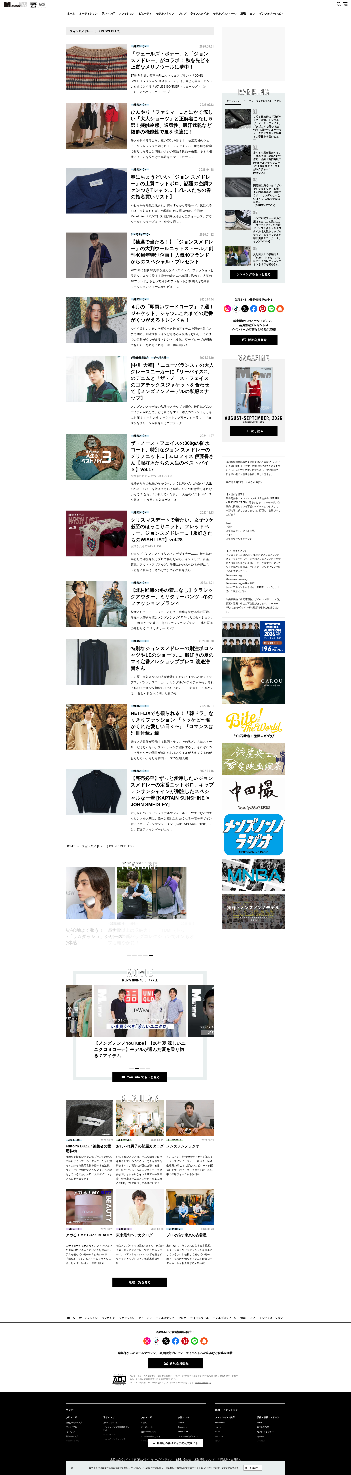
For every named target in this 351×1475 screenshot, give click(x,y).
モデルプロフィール (224, 13)
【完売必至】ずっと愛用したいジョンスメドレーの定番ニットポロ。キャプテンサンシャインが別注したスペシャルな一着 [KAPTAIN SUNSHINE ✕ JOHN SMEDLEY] (172, 791)
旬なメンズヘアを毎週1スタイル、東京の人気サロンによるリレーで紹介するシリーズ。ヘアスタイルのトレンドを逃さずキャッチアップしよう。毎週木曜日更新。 (140, 1254)
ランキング (108, 13)
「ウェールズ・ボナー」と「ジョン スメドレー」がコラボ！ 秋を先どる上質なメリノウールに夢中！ (170, 60)
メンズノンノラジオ (182, 1146)
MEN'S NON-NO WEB (13, 4)
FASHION (140, 46)
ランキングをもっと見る (253, 274)
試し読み (257, 431)
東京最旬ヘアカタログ (134, 1235)
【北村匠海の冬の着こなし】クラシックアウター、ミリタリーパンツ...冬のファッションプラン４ (172, 596)
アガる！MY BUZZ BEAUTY (89, 1235)
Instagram (227, 309)
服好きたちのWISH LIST (146, 546)
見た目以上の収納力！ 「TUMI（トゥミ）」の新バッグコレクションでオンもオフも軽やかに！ (139, 936)
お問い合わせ (183, 1459)
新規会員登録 (257, 339)
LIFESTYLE (125, 1140)
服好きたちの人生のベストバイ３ (152, 475)
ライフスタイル (199, 13)
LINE (271, 309)
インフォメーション (271, 13)
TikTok (236, 309)
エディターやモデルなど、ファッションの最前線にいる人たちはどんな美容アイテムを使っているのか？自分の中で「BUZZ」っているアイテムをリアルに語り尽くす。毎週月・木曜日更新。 (89, 1254)
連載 (243, 13)
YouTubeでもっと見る (143, 1077)
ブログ (182, 13)
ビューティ (145, 13)
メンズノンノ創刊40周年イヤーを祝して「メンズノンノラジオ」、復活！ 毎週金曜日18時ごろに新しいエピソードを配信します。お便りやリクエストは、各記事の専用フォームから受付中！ (189, 1165)
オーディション (88, 13)
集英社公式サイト (120, 1459)
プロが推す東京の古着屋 (186, 1235)
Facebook (254, 309)
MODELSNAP (141, 358)
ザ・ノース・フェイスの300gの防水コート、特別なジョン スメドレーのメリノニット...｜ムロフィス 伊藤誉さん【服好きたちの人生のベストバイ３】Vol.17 (172, 456)
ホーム (71, 13)
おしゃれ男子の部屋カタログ (140, 1146)
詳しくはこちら (253, 1468)
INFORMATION (141, 234)
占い (252, 13)
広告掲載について (204, 1459)
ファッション (127, 13)
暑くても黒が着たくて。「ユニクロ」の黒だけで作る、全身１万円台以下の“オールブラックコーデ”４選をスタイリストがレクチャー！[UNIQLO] (267, 162)
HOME (70, 846)
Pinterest (262, 309)
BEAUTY (74, 1229)
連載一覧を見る (140, 1282)
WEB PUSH (280, 309)
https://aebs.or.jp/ (203, 1382)
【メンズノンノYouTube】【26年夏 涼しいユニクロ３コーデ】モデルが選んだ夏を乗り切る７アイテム (140, 1049)
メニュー (346, 4)
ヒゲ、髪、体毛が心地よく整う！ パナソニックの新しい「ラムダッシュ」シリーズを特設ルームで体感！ (68, 936)
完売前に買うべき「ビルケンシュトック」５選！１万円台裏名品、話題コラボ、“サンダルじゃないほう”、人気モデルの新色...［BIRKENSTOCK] (267, 195)
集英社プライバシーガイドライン (153, 1459)
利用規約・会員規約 (229, 1459)
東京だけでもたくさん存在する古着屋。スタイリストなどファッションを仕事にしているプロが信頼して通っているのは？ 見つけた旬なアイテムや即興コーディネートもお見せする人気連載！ (189, 1254)
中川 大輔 (161, 357)
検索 (337, 4)
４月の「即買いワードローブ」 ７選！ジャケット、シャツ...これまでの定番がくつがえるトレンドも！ (172, 313)
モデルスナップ (165, 13)
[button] (129, 955)
